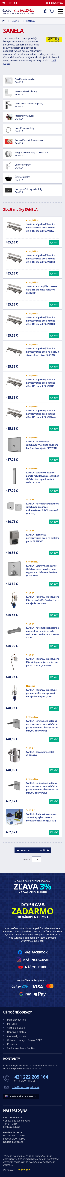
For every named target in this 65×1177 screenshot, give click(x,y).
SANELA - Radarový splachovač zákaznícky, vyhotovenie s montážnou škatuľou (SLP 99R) (41, 817)
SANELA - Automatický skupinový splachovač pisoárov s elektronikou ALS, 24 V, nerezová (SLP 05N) (42, 508)
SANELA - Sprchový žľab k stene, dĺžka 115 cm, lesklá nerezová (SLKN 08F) (41, 289)
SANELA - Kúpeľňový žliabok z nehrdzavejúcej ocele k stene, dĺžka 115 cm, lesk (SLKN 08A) (40, 227)
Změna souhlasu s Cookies (21, 1048)
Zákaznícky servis (16, 1035)
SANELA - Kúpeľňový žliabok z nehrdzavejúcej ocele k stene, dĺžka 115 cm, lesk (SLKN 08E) (40, 383)
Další (42, 850)
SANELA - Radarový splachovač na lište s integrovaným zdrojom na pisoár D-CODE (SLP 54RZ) (42, 662)
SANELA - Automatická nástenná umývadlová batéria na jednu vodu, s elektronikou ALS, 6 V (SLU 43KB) (42, 632)
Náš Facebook (36, 952)
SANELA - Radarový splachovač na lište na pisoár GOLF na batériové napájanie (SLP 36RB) (42, 600)
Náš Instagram (36, 960)
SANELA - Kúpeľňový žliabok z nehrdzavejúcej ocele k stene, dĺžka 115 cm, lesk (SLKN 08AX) (40, 414)
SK (15, 2)
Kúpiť (56, 242)
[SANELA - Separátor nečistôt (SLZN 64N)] (14, 755)
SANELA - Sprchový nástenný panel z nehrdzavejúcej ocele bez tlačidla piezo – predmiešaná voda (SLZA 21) (42, 477)
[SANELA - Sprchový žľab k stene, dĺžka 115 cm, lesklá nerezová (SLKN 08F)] (14, 289)
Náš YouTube (36, 967)
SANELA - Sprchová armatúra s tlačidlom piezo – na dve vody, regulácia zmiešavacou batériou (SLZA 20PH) (42, 570)
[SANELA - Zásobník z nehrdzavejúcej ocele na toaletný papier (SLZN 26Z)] (14, 537)
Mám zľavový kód (16, 1019)
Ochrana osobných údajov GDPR (24, 1040)
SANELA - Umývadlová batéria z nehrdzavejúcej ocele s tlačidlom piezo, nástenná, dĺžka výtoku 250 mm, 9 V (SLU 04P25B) (42, 787)
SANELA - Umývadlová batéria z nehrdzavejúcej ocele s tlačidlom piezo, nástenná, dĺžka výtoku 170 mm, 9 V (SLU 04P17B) (42, 725)
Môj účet (12, 1023)
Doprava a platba (16, 1031)
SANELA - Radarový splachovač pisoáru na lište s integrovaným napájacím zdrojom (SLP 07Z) (41, 693)
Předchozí (27, 850)
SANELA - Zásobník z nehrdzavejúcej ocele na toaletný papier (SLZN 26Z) (42, 538)
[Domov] (4, 2)
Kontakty (12, 1044)
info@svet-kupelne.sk (25, 1087)
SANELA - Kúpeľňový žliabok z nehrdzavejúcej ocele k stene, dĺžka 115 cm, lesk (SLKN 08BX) (40, 320)
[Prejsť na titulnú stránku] (18, 11)
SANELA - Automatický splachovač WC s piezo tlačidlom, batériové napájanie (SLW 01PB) (42, 445)
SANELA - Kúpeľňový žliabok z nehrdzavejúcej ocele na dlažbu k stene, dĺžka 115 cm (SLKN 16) (42, 351)
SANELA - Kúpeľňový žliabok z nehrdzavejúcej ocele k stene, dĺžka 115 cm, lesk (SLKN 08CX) (40, 258)
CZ (10, 2)
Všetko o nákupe (16, 1027)
